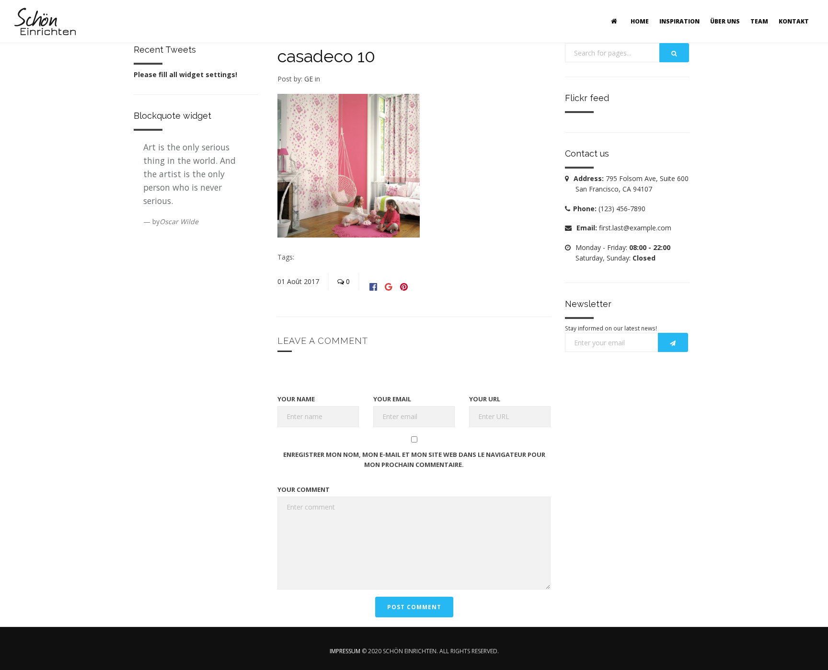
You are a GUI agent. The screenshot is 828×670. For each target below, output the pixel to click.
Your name (296, 399)
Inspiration (679, 21)
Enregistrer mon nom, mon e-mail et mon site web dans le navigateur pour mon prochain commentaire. (414, 459)
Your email (392, 399)
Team (759, 21)
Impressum (345, 651)
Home (640, 21)
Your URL (484, 399)
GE (308, 78)
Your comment (303, 489)
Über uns (725, 21)
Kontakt (794, 21)
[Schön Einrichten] (45, 21)
